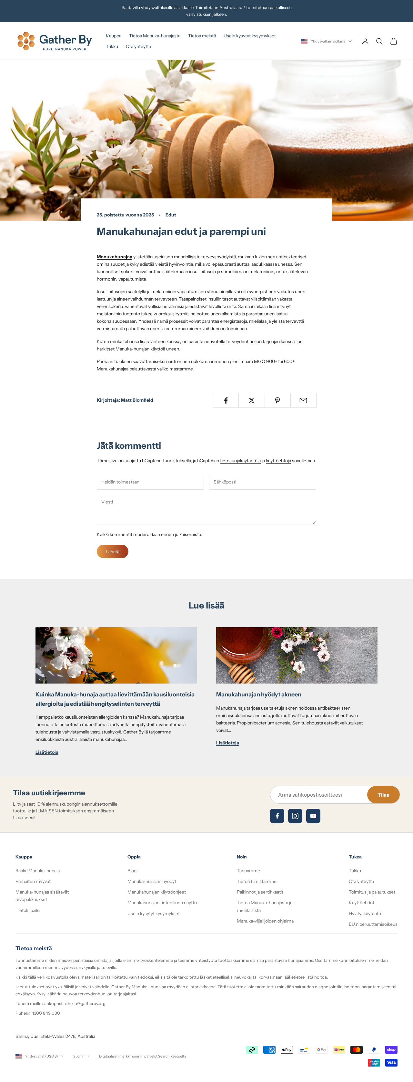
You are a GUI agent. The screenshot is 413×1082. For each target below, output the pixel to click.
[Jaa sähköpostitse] (303, 400)
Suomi (78, 1056)
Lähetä (112, 551)
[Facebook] (277, 816)
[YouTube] (313, 816)
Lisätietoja (46, 752)
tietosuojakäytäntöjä (240, 461)
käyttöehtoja (278, 461)
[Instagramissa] (295, 816)
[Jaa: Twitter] (251, 400)
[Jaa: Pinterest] (277, 400)
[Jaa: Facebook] (225, 400)
